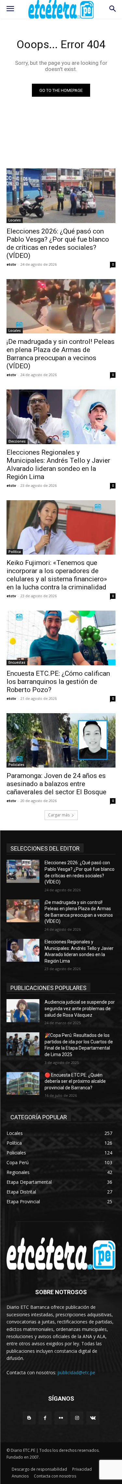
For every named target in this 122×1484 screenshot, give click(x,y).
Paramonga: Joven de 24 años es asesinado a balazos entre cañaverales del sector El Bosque (56, 784)
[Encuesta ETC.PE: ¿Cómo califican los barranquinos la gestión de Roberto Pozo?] (61, 638)
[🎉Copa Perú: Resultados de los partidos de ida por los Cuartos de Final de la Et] (23, 1043)
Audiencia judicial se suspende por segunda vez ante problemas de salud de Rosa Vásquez (80, 1008)
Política (14, 551)
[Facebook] (45, 1418)
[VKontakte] (93, 1418)
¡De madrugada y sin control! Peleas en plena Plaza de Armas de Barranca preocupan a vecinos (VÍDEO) (61, 354)
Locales (14, 220)
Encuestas (16, 662)
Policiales (16, 764)
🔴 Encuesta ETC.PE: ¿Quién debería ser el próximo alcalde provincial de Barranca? (75, 1081)
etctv (11, 264)
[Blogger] (29, 1418)
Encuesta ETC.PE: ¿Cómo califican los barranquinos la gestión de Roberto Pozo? (58, 682)
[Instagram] (77, 1418)
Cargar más (59, 815)
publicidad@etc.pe (76, 1372)
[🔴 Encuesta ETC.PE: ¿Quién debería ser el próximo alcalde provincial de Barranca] (23, 1083)
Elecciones (17, 441)
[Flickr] (61, 1418)
